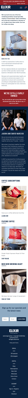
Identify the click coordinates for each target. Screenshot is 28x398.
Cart (14, 391)
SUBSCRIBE (21, 319)
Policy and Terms (14, 342)
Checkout (14, 394)
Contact (14, 379)
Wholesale (14, 374)
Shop (14, 366)
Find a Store (14, 376)
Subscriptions (14, 368)
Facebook (15, 353)
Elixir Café (14, 371)
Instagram (15, 356)
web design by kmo (7, 336)
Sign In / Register (21, 3)
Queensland (11, 18)
